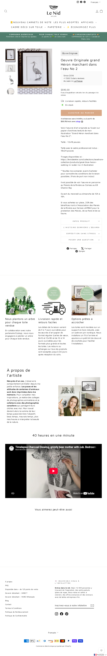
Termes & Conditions (13, 608)
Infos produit (81, 221)
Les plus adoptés (66, 22)
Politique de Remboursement (16, 612)
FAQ (6, 585)
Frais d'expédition (68, 93)
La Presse (78, 81)
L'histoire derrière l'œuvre (81, 227)
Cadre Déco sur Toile (27, 27)
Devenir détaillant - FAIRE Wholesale (20, 597)
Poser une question (81, 240)
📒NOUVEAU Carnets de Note (31, 22)
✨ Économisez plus (81, 27)
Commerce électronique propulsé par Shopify (53, 646)
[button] (100, 654)
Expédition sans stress (81, 233)
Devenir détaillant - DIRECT (16, 593)
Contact (8, 604)
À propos (8, 582)
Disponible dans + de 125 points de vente (21, 589)
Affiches (88, 22)
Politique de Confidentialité (16, 616)
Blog (7, 601)
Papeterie (55, 27)
